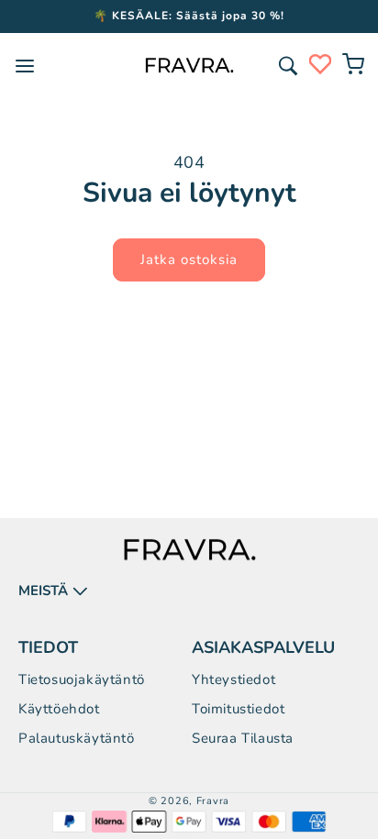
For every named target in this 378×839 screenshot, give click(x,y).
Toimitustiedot (238, 709)
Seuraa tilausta (243, 738)
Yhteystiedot (233, 679)
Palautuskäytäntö (76, 738)
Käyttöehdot (59, 709)
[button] (288, 66)
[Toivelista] (320, 64)
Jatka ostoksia (189, 259)
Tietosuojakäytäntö (81, 679)
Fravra (212, 801)
